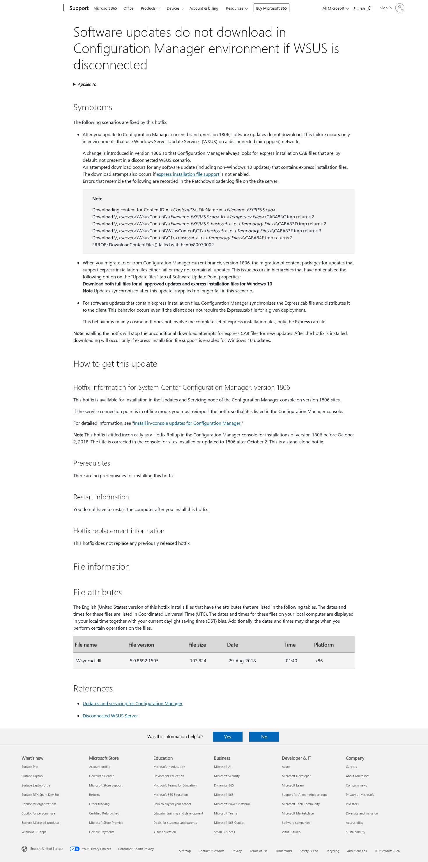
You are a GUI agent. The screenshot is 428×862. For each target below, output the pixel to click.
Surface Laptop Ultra (36, 785)
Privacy (237, 851)
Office (128, 8)
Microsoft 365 (105, 8)
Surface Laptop (32, 776)
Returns (94, 794)
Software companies (296, 822)
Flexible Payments (101, 832)
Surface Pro (30, 766)
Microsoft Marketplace (298, 813)
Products (148, 8)
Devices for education (168, 776)
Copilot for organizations (39, 804)
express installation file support (188, 174)
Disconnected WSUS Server (110, 715)
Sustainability (355, 832)
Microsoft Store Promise (106, 822)
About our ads (357, 851)
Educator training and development (178, 813)
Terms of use (259, 851)
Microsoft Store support (106, 785)
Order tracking (99, 804)
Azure (286, 766)
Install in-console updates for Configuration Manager (187, 423)
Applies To (87, 84)
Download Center (101, 776)
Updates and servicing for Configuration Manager (133, 703)
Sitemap (185, 851)
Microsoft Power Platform (232, 804)
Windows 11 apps (34, 832)
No (264, 736)
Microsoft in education (169, 766)
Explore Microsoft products (40, 822)
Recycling (332, 851)
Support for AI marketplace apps (304, 794)
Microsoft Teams (226, 813)
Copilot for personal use (38, 813)
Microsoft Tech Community (301, 804)
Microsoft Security (227, 776)
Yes (227, 736)
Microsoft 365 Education (170, 794)
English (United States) (46, 848)
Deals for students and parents (175, 822)
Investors (352, 804)
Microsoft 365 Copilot (229, 822)
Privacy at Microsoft (360, 794)
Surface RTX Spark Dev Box (40, 794)
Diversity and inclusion (362, 813)
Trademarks (283, 851)
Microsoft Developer (296, 776)
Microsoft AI (222, 766)
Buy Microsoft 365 (271, 8)
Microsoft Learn (293, 785)
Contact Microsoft (211, 851)
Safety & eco (309, 851)
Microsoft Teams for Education (175, 785)
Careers (351, 766)
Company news (356, 785)
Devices (173, 8)
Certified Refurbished (104, 813)
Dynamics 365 (224, 785)
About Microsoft (357, 776)
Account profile (99, 766)
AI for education (164, 832)
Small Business (224, 832)
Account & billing (204, 8)
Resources (234, 8)
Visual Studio (291, 832)
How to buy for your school (172, 804)
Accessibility (354, 822)
